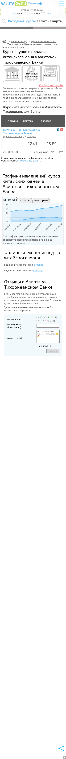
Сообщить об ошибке (51, 85)
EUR (31, 13)
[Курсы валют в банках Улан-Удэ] (14, 5)
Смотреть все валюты (29, 160)
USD (14, 13)
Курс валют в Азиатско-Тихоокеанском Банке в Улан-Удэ (31, 43)
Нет (60, 152)
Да (52, 152)
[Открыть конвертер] (58, 129)
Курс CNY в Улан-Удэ (13, 136)
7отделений (12, 74)
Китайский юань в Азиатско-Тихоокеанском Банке (22, 131)
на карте (31, 136)
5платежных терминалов (31, 74)
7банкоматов (50, 74)
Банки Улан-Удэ (19, 41)
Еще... (50, 13)
